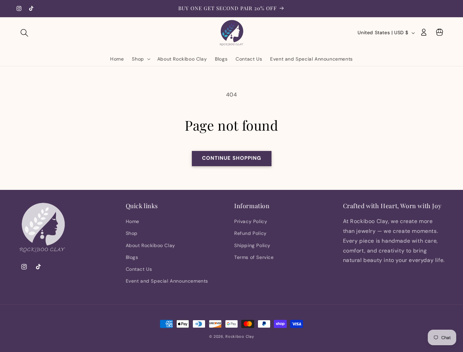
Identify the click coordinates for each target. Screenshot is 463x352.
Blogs (132, 257)
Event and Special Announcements (167, 281)
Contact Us (139, 269)
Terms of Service (254, 257)
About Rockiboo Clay (150, 245)
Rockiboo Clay (239, 336)
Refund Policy (250, 233)
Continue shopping (231, 158)
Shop (132, 233)
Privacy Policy (250, 222)
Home (132, 222)
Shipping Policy (252, 245)
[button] (24, 32)
